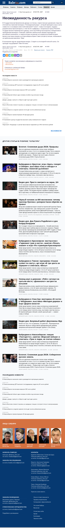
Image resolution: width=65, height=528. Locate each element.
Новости (46, 7)
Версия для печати (39, 50)
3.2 (13, 524)
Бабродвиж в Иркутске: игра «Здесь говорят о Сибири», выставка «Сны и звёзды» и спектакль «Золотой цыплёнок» (40, 166)
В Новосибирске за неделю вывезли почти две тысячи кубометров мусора (24, 109)
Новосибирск (43, 349)
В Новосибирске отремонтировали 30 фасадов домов (18, 114)
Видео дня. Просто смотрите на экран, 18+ (39, 182)
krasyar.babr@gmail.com (44, 473)
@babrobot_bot (13, 501)
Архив (53, 7)
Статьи (40, 7)
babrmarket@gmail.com (15, 509)
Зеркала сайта (38, 518)
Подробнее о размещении (10, 513)
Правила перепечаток (40, 499)
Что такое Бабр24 (39, 505)
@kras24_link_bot (42, 471)
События (36, 177)
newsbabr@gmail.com (12, 69)
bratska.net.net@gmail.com (16, 462)
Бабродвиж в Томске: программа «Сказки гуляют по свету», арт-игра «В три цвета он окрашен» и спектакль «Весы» (39, 263)
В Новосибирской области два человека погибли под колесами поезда (23, 95)
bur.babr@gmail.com (43, 458)
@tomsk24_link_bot (43, 486)
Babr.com (16, 2)
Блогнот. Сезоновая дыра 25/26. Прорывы (38, 147)
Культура (36, 12)
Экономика (46, 214)
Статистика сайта (39, 511)
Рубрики (19, 7)
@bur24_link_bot (42, 456)
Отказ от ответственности (41, 497)
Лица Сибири (9, 424)
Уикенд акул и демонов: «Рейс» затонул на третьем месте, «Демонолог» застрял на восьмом (39, 281)
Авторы (26, 7)
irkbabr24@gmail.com (43, 465)
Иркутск (41, 177)
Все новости (56, 131)
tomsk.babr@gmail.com (43, 488)
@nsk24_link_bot (42, 478)
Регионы (6, 7)
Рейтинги (33, 7)
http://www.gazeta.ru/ (25, 12)
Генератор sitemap (41, 524)
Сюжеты (12, 7)
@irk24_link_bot (42, 464)
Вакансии (36, 508)
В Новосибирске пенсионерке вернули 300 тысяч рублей (19, 90)
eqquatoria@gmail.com (15, 503)
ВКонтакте (9, 64)
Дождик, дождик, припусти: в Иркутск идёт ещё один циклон (20, 100)
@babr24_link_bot (14, 454)
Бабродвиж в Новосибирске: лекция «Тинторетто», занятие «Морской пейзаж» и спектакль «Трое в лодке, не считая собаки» (39, 337)
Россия (35, 159)
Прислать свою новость (38, 491)
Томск (41, 274)
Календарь (37, 516)
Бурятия (51, 214)
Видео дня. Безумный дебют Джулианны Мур (40, 321)
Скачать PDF (49, 50)
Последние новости (10, 75)
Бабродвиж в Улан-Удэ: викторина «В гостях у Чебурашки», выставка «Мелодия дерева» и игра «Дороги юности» (40, 301)
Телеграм (9, 62)
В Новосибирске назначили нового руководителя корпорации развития (23, 80)
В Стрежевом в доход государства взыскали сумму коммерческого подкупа (24, 119)
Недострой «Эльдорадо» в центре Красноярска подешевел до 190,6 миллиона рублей (28, 124)
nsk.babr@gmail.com (43, 480)
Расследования (37, 214)
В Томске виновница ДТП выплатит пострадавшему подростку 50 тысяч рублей (26, 85)
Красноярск (42, 255)
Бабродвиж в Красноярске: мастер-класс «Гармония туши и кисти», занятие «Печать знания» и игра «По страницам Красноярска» (40, 243)
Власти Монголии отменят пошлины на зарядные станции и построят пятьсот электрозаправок (30, 105)
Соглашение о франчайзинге (42, 502)
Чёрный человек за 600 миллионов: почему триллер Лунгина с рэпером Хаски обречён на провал (40, 202)
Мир (41, 12)
